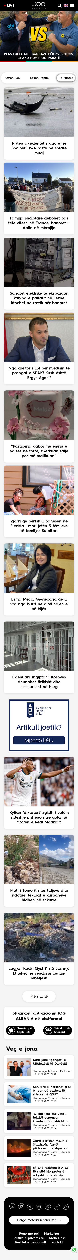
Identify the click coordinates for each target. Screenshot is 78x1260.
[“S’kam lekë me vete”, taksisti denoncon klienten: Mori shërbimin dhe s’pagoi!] (19, 1121)
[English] (66, 5)
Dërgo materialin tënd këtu (37, 1220)
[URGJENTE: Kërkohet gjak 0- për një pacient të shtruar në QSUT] (19, 1094)
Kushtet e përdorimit (30, 1242)
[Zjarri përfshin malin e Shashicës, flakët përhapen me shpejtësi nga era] (19, 1148)
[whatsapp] (47, 1206)
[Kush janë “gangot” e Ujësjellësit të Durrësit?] (19, 1067)
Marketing (51, 1233)
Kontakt (57, 1242)
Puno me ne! (29, 1233)
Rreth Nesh (57, 1238)
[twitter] (21, 1206)
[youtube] (12, 1206)
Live (11, 6)
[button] (23, 13)
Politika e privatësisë (28, 1238)
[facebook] (30, 1206)
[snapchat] (65, 1206)
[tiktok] (56, 1206)
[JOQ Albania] (39, 6)
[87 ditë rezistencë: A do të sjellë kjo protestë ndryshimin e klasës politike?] (19, 1175)
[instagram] (39, 1206)
